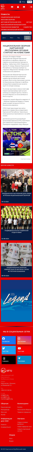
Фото (10, 438)
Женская (4, 412)
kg (28, 2)
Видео (11, 441)
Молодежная (5, 409)
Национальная (6, 407)
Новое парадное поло (24, 426)
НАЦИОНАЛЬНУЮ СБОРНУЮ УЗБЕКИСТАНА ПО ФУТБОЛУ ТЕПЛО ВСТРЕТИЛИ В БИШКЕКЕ (16, 269)
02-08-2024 (5, 238)
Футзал (3, 414)
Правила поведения (24, 412)
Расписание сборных (24, 409)
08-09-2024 (5, 275)
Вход (23, 2)
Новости (5, 14)
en (30, 2)
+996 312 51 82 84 (6, 390)
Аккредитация (6, 427)
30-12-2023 (5, 201)
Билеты (19, 407)
